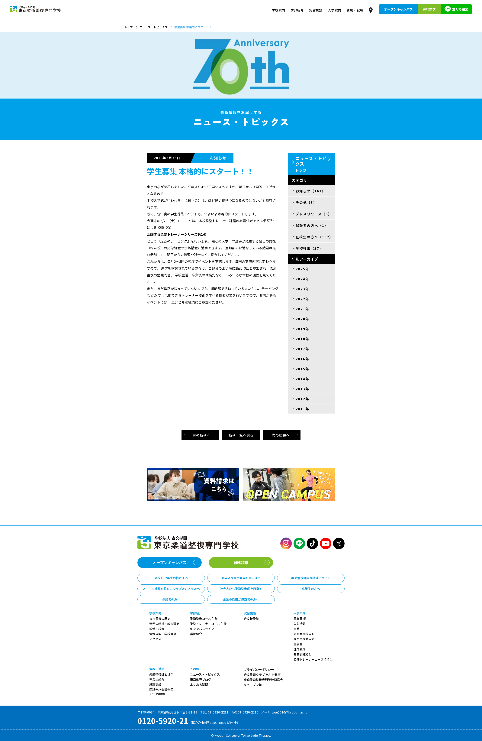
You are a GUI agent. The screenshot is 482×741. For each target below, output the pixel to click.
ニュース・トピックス (154, 27)
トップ (128, 27)
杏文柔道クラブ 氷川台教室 (262, 674)
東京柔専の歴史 (159, 618)
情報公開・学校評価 (162, 634)
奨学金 (298, 644)
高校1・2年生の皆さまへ (171, 578)
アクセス (155, 639)
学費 (297, 629)
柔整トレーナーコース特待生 (313, 659)
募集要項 (300, 618)
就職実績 (155, 684)
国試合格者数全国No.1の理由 (161, 691)
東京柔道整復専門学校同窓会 (263, 680)
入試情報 (300, 624)
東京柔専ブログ (200, 679)
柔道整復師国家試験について (310, 578)
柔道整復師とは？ (161, 674)
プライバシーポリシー (259, 669)
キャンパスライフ (202, 629)
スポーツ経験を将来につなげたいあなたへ (171, 588)
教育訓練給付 (303, 654)
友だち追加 (460, 9)
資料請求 (429, 9)
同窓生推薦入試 (304, 639)
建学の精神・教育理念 (164, 624)
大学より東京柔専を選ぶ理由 (241, 578)
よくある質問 (199, 684)
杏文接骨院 (251, 618)
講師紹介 (196, 634)
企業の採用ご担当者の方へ (241, 599)
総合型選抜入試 (304, 634)
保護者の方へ (171, 599)
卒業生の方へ (311, 588)
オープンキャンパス (398, 9)
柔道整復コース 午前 (204, 618)
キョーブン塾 (253, 685)
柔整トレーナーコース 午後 (208, 624)
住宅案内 (300, 649)
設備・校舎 (156, 629)
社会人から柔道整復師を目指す (241, 588)
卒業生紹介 (156, 679)
